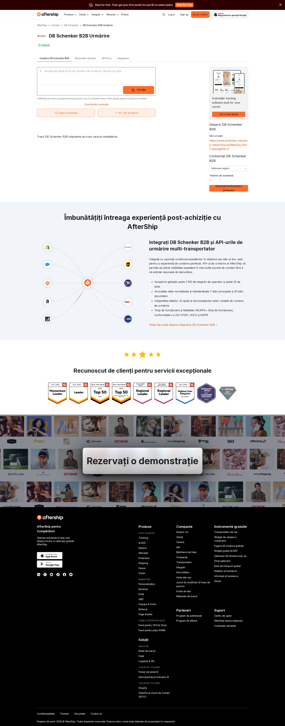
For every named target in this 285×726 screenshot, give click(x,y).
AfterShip (42, 25)
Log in (171, 14)
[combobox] (228, 168)
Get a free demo (228, 114)
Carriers (55, 25)
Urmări (141, 90)
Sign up (184, 14)
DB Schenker (71, 25)
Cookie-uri (96, 713)
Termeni (64, 713)
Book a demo (200, 14)
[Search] (163, 14)
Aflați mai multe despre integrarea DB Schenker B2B (183, 324)
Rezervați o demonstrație (143, 460)
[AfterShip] (48, 14)
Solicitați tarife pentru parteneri (228, 188)
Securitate (79, 713)
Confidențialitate (46, 713)
